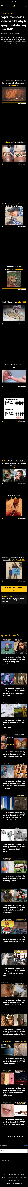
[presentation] (14, 646)
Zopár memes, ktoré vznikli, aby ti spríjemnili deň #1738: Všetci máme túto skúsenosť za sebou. (14, 784)
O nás (6, 1174)
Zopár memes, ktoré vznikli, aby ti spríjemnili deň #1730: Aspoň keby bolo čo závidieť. (14, 1031)
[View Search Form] (1, 5)
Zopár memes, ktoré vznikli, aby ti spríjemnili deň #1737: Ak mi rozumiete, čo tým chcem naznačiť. (14, 816)
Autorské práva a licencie (14, 1183)
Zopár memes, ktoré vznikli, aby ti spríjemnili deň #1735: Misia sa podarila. (14, 878)
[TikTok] (18, 1)
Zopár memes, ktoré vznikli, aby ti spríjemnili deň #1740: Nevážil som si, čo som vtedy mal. (14, 723)
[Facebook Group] (15, 1)
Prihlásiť (25, 1145)
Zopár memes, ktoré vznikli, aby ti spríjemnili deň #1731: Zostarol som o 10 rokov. (14, 1002)
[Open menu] (26, 5)
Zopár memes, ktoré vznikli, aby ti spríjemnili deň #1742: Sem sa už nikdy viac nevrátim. (14, 660)
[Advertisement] (14, 63)
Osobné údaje (21, 1177)
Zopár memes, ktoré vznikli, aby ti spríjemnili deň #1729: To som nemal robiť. (14, 1061)
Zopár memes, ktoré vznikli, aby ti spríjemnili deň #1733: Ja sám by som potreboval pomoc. (14, 940)
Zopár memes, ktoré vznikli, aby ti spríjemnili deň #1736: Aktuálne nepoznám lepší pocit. (14, 847)
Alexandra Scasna (8, 33)
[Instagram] (12, 1)
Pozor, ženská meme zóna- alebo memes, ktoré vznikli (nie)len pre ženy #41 (13, 599)
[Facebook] (9, 1)
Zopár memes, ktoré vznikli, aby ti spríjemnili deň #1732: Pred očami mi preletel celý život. (14, 972)
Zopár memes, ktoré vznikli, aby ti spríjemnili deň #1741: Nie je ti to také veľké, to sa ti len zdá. (14, 692)
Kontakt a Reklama (8, 1177)
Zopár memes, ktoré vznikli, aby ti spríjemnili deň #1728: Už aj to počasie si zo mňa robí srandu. (14, 1091)
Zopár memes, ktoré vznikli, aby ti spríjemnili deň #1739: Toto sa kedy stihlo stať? (14, 754)
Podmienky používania (16, 1174)
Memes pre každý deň (7, 13)
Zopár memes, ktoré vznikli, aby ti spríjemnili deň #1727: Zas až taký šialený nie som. (14, 1122)
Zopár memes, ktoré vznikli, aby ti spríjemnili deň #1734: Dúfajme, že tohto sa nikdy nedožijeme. (14, 908)
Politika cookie (14, 1180)
